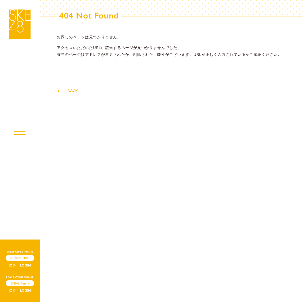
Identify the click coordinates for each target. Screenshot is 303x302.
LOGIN (25, 265)
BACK (72, 91)
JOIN (12, 265)
